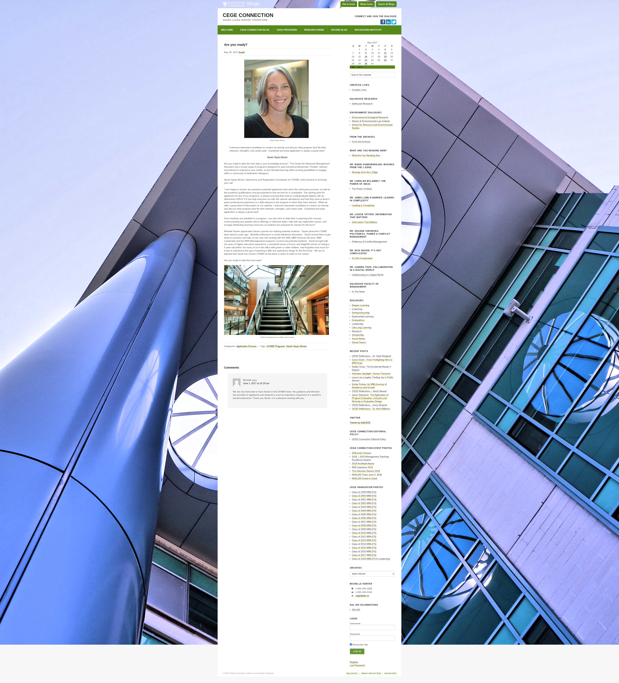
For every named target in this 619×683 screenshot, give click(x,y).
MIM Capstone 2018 (362, 467)
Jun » (360, 67)
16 (366, 56)
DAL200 (356, 609)
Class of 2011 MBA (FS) (364, 536)
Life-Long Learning (361, 327)
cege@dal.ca (362, 595)
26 (385, 60)
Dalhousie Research (362, 103)
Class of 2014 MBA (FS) (364, 544)
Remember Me (360, 644)
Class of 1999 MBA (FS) (364, 492)
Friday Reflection (371, 673)
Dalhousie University (234, 4)
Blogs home (366, 4)
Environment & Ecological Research (370, 117)
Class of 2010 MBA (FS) (364, 533)
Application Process (246, 346)
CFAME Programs (276, 346)
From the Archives (361, 141)
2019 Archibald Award (363, 463)
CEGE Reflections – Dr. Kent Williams (371, 408)
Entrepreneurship (361, 312)
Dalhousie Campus (361, 453)
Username (355, 623)
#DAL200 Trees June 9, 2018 (367, 474)
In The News (358, 291)
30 (366, 63)
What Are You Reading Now (366, 155)
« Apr (352, 67)
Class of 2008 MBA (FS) (364, 525)
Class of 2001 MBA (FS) (364, 499)
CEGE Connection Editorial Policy (369, 439)
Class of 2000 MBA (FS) (364, 495)
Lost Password (357, 665)
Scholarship (358, 335)
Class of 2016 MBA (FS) (364, 551)
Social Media (358, 338)
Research (357, 331)
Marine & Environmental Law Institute (371, 121)
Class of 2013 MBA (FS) (364, 540)
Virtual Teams (359, 342)
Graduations (358, 320)
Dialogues (352, 673)
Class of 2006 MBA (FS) (364, 518)
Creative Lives (359, 89)
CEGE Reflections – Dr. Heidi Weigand (371, 356)
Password (355, 634)
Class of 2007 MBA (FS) (364, 521)
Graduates (390, 673)
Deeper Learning (360, 305)
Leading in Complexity (363, 205)
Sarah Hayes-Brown (277, 157)
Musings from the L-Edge (365, 172)
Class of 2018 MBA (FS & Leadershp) (371, 558)
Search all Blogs (386, 4)
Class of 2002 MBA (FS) (364, 503)
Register (354, 662)
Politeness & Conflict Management (369, 241)
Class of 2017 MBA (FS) (364, 555)
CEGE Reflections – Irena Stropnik (369, 405)
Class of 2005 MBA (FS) (364, 514)
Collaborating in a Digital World (367, 274)
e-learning (357, 309)
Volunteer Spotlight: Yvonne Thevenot (371, 373)
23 (366, 60)
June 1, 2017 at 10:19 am (256, 383)
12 (385, 53)
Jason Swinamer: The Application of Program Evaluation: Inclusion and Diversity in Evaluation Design (370, 398)
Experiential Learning (362, 316)
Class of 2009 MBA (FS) (364, 529)
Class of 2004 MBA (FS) (364, 510)
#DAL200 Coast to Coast (364, 478)
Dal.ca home (349, 4)
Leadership (357, 323)
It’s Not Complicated (362, 258)
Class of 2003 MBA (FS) (364, 507)
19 (385, 56)
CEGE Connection (248, 15)
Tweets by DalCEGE (360, 422)
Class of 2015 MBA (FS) (364, 547)
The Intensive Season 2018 (366, 471)
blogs (253, 3)
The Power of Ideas (362, 188)
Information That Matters (364, 222)
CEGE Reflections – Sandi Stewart (369, 391)
